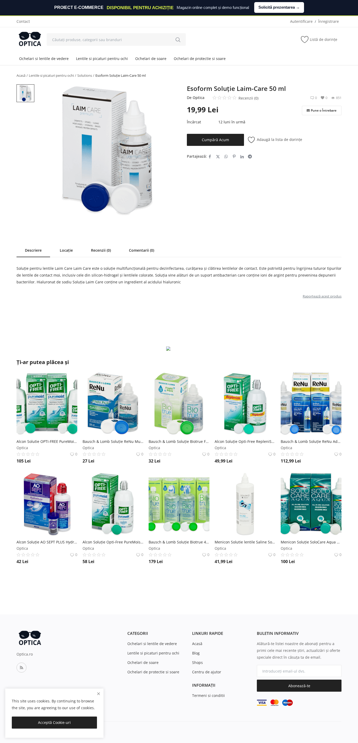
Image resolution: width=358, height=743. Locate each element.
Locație (66, 250)
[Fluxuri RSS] (21, 668)
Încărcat (194, 121)
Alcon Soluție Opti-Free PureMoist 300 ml (113, 542)
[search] (178, 40)
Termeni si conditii (208, 695)
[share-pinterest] (234, 156)
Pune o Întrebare (324, 110)
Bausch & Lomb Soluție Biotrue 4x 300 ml (179, 542)
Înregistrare (328, 21)
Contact (23, 21)
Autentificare (301, 21)
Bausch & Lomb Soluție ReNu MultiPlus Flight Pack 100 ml (113, 441)
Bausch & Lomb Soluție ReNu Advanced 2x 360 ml (311, 441)
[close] (98, 693)
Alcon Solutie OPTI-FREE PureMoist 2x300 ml (47, 441)
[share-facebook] (210, 156)
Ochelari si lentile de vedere (44, 58)
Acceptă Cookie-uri (54, 722)
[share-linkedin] (242, 156)
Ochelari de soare (150, 58)
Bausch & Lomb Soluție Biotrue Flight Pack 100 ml (179, 441)
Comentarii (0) (141, 250)
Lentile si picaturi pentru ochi (102, 58)
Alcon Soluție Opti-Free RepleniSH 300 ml (245, 441)
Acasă (21, 75)
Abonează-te (299, 685)
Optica (198, 97)
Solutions (84, 75)
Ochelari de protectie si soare (200, 58)
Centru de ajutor (206, 671)
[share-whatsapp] (226, 156)
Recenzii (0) (101, 250)
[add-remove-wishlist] (69, 379)
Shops (197, 662)
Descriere (33, 250)
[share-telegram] (250, 156)
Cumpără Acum (215, 139)
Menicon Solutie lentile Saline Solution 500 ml (245, 542)
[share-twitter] (218, 156)
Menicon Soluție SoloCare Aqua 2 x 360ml (311, 542)
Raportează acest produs (322, 296)
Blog (196, 653)
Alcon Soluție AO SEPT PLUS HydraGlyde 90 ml (47, 542)
